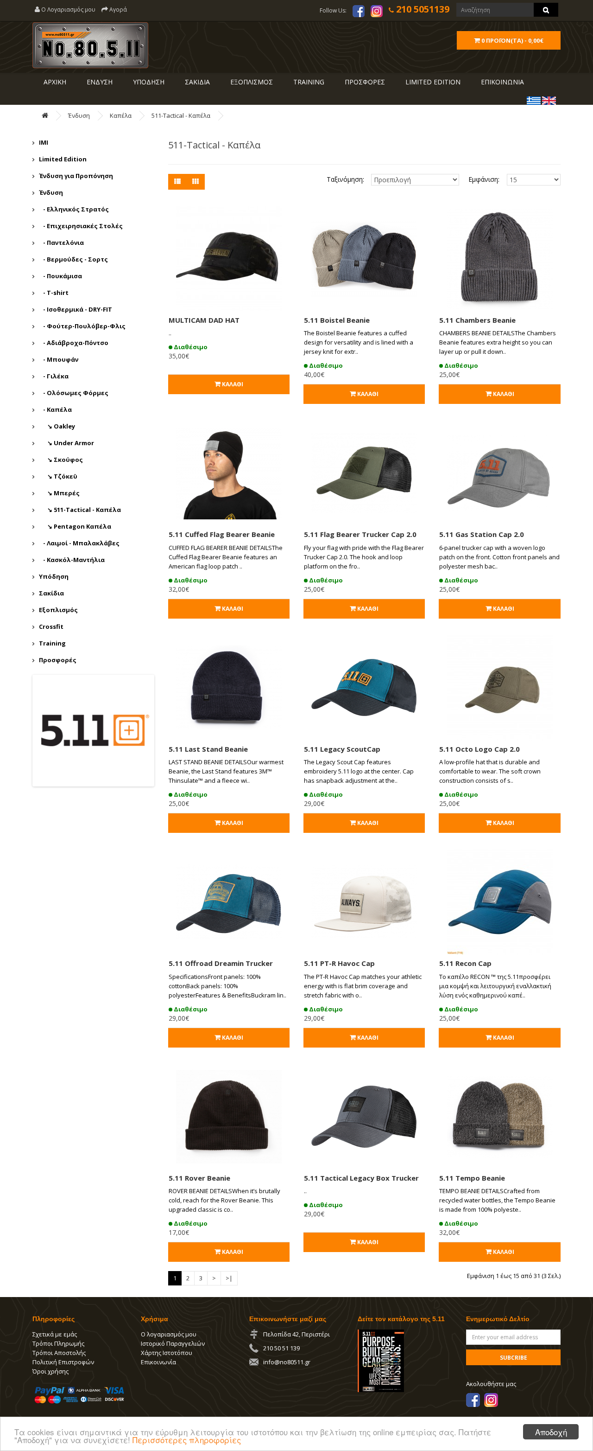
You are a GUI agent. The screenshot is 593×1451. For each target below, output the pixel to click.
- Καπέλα (55, 409)
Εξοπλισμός (58, 610)
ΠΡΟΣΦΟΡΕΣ (364, 81)
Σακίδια (51, 593)
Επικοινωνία (158, 1362)
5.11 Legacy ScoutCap (342, 749)
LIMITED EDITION (432, 81)
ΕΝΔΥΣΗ (99, 81)
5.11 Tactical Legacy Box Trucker (361, 1178)
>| (229, 1278)
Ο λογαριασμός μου (168, 1334)
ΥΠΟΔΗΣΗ (147, 81)
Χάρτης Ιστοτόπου (166, 1353)
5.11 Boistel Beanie (337, 320)
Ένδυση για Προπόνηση (76, 176)
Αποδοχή (551, 1432)
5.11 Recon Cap (465, 963)
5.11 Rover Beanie (199, 1178)
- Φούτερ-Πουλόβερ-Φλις (82, 326)
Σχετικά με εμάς (54, 1334)
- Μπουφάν (58, 359)
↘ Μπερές (59, 493)
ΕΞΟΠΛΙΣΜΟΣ (250, 81)
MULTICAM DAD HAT (204, 320)
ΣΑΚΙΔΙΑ (196, 81)
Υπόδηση (54, 576)
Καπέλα (121, 115)
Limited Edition (63, 159)
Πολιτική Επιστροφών (63, 1362)
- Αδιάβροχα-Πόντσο (73, 343)
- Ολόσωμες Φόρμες (73, 393)
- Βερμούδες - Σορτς (73, 259)
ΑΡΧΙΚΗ (54, 81)
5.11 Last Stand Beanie (208, 749)
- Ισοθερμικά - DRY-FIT (75, 309)
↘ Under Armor (66, 443)
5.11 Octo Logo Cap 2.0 (479, 749)
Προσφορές (57, 660)
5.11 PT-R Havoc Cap (339, 963)
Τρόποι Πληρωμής (58, 1343)
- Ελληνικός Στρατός (74, 209)
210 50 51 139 (281, 1348)
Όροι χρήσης (50, 1371)
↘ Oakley (57, 426)
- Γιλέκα (54, 376)
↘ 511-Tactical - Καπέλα (80, 509)
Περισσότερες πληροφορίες (186, 1439)
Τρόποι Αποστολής (59, 1353)
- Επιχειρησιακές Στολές (81, 226)
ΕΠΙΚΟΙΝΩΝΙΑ (501, 81)
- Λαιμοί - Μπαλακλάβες (79, 543)
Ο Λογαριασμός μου (67, 9)
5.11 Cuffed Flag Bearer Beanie (222, 534)
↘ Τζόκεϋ (58, 476)
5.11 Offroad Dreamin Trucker (221, 963)
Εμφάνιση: (480, 179)
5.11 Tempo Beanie (472, 1178)
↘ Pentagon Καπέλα (75, 526)
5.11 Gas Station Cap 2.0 (481, 534)
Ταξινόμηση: (345, 179)
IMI (43, 142)
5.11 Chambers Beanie (477, 320)
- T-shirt (54, 292)
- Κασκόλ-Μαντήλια (72, 560)
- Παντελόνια (61, 242)
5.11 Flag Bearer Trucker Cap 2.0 (360, 534)
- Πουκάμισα (60, 276)
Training (307, 81)
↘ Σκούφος (61, 459)
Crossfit (51, 626)
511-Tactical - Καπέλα (180, 115)
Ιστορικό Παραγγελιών (173, 1343)
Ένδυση (79, 115)
